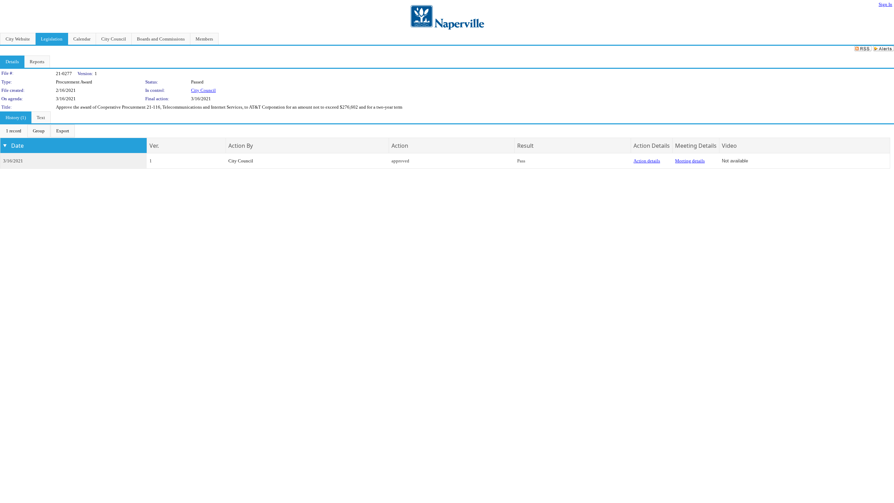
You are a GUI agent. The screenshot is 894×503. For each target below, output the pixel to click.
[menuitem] (13, 131)
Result (525, 146)
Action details (646, 160)
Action (399, 146)
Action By (240, 146)
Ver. (154, 146)
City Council (203, 90)
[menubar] (37, 131)
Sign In (885, 4)
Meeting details (690, 160)
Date (17, 146)
